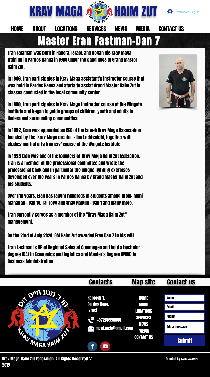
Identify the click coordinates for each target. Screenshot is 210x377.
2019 (6, 365)
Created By (173, 359)
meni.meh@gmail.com (114, 328)
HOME (143, 298)
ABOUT (144, 304)
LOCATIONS (143, 311)
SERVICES (143, 318)
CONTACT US (143, 337)
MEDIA (144, 331)
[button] (41, 28)
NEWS (143, 324)
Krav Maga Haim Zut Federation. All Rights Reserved (45, 359)
